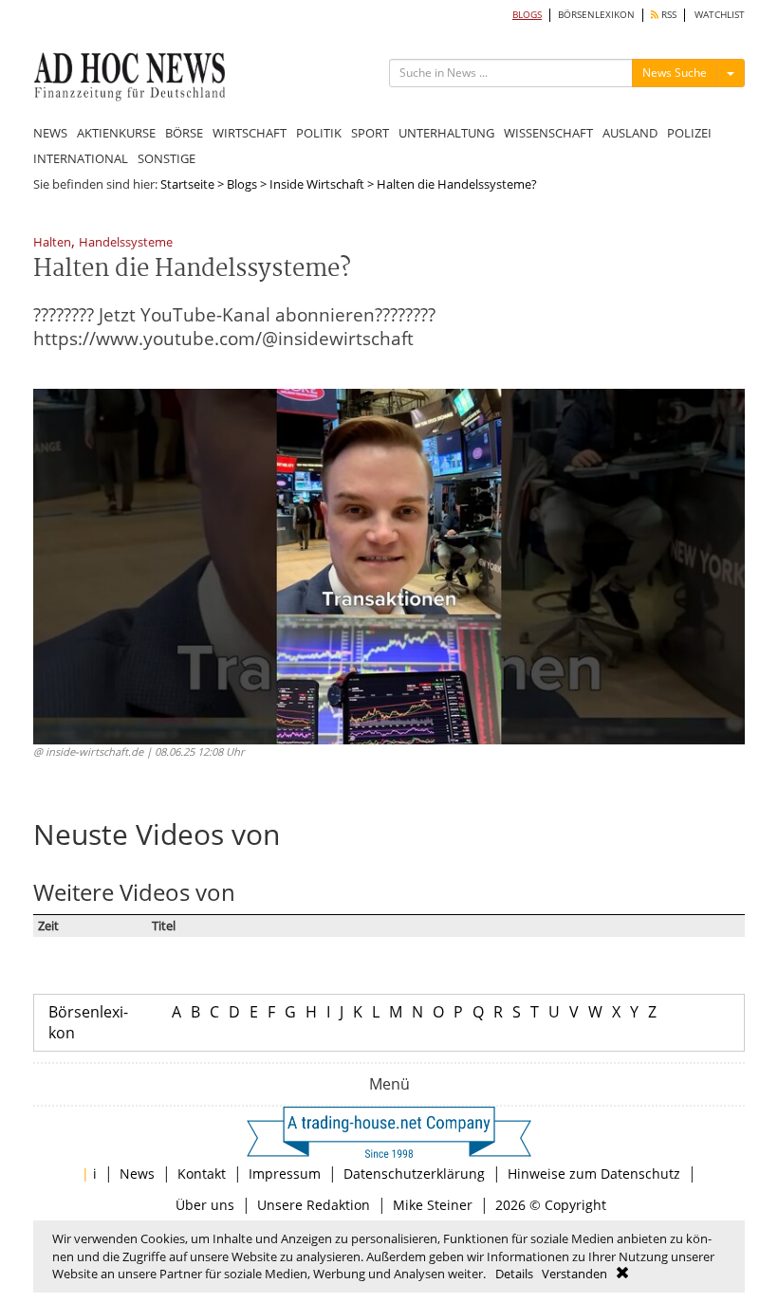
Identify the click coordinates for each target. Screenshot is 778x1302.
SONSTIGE (166, 158)
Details (514, 1273)
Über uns (205, 1205)
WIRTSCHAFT (250, 132)
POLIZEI (689, 132)
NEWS (50, 132)
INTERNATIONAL (80, 158)
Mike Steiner (432, 1205)
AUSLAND (630, 132)
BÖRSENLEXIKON (596, 15)
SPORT (370, 132)
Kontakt (201, 1173)
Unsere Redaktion (313, 1205)
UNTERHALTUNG (446, 132)
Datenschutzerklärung (414, 1173)
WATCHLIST (720, 15)
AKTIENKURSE (116, 132)
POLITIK (319, 132)
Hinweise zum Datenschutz (594, 1173)
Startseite (187, 184)
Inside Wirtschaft (316, 184)
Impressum (285, 1173)
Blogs (242, 184)
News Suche (674, 72)
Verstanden (574, 1273)
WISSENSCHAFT (548, 132)
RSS (667, 15)
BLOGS (527, 15)
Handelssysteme (126, 243)
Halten (52, 243)
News (137, 1173)
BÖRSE (184, 132)
